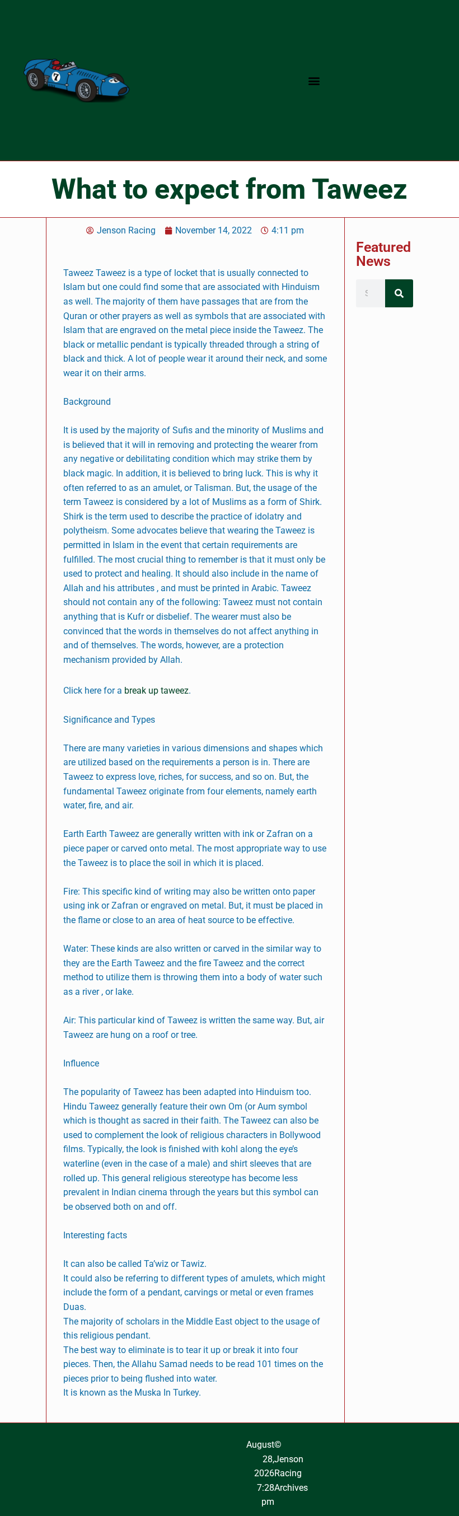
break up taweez (156, 690)
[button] (314, 80)
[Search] (399, 293)
